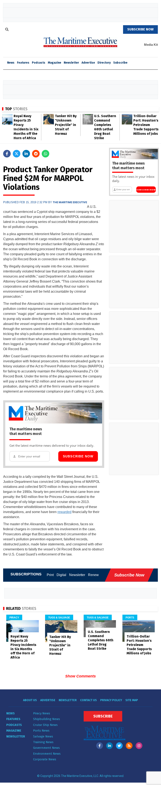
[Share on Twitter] (16, 153)
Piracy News (41, 713)
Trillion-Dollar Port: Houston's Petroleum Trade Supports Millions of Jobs (145, 125)
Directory (104, 62)
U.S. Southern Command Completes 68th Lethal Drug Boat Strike (100, 640)
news (10, 62)
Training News (43, 742)
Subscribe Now (78, 456)
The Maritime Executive (70, 202)
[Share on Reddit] (36, 153)
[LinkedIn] (109, 745)
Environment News (47, 754)
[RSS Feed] (129, 745)
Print (50, 575)
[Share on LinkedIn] (26, 153)
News (10, 713)
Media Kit (151, 44)
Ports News (41, 730)
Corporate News (44, 759)
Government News (46, 748)
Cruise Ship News (45, 725)
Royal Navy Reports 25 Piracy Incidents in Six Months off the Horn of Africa (23, 646)
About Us (30, 700)
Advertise (88, 62)
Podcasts (38, 62)
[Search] (7, 30)
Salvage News (43, 736)
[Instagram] (139, 745)
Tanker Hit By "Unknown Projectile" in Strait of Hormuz (66, 125)
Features (23, 62)
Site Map (131, 700)
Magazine (54, 62)
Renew (93, 575)
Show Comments (80, 676)
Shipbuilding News (46, 719)
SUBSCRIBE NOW (140, 29)
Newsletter (71, 62)
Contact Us (88, 700)
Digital (61, 575)
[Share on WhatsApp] (45, 153)
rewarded (64, 512)
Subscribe (120, 62)
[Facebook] (99, 745)
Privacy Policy (111, 700)
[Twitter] (119, 745)
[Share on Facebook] (7, 153)
